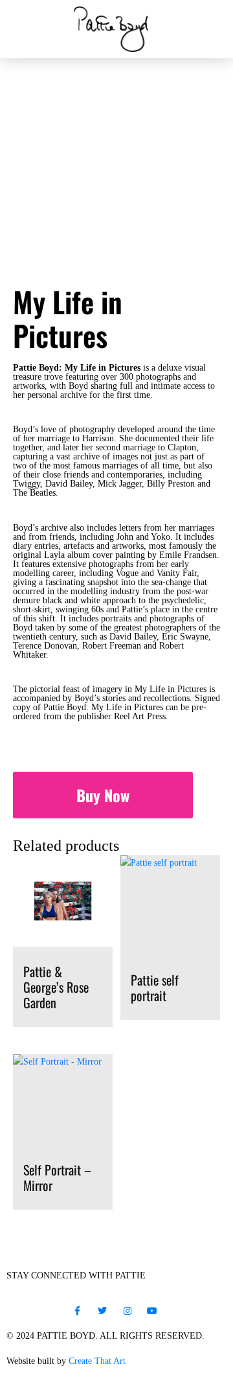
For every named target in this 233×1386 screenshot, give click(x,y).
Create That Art (97, 1361)
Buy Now (102, 795)
